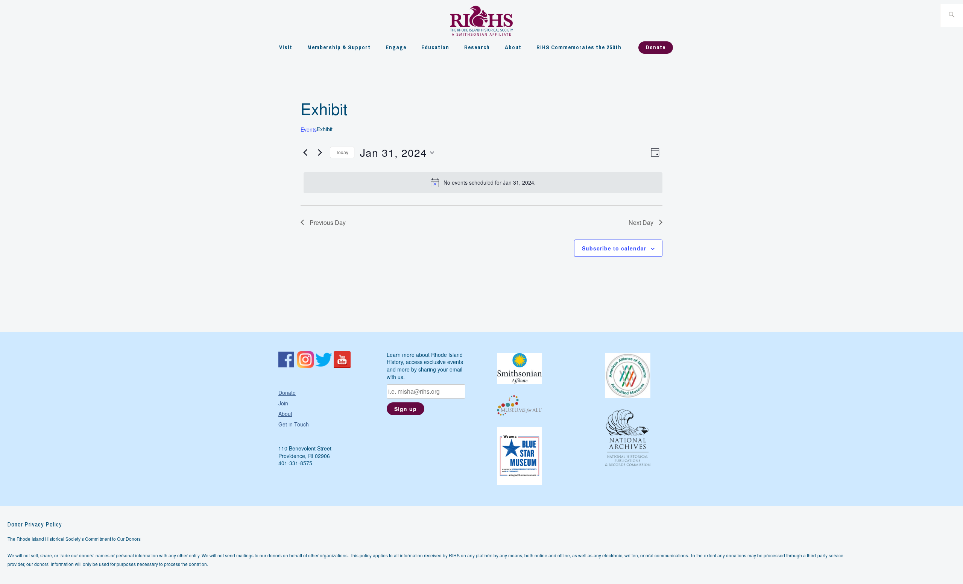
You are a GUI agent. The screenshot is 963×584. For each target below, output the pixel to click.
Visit (285, 47)
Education (435, 47)
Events (309, 129)
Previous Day (328, 222)
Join (283, 403)
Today (342, 152)
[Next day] (319, 152)
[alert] (483, 182)
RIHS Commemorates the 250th (578, 47)
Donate (655, 47)
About (513, 47)
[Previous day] (305, 152)
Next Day (641, 222)
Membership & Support (339, 47)
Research (477, 47)
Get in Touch (293, 424)
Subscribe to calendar (614, 248)
